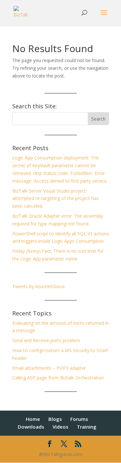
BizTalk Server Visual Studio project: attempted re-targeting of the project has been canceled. (55, 198)
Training (86, 426)
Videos (60, 426)
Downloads (31, 426)
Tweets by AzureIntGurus (38, 286)
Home (33, 419)
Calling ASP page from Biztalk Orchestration (58, 378)
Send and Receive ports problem (46, 340)
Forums (79, 419)
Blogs (55, 419)
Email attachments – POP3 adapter (49, 368)
